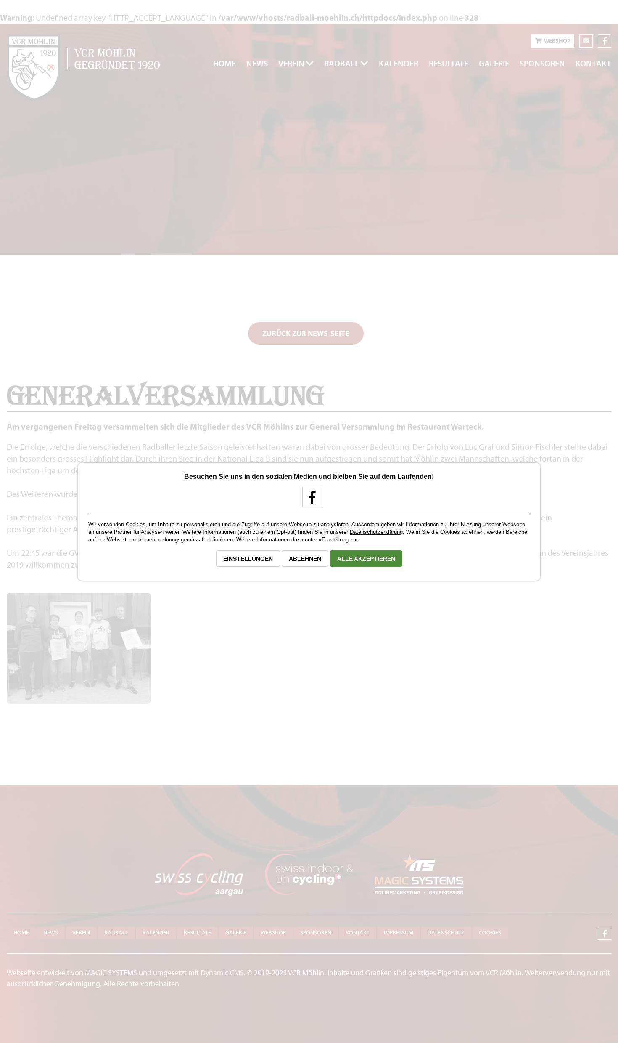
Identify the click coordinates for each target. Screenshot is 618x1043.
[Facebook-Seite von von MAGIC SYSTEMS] (309, 500)
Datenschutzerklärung (376, 532)
